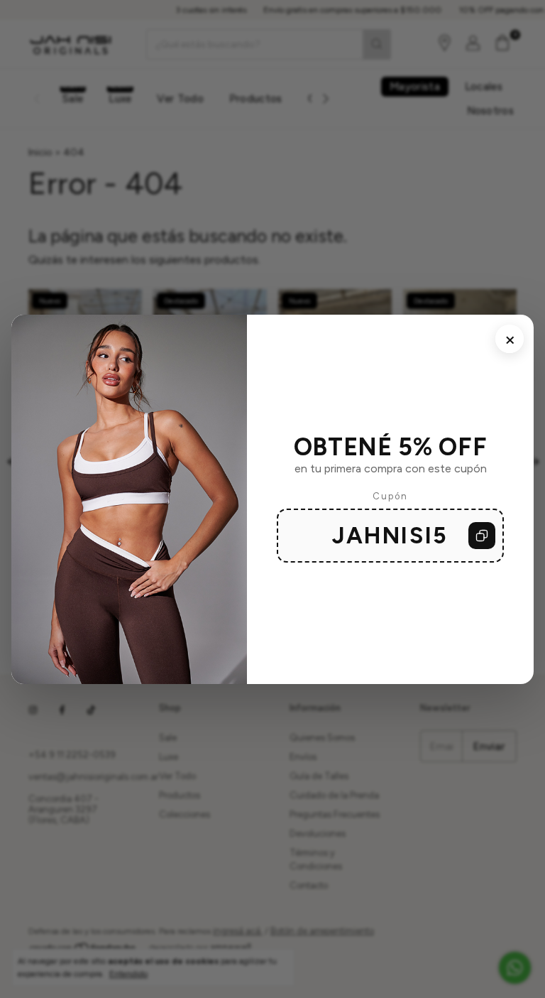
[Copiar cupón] (481, 535)
